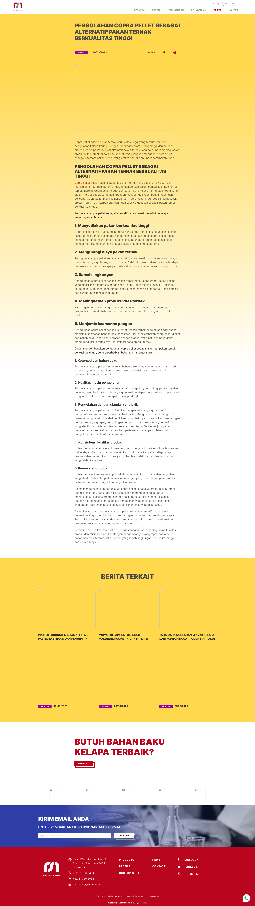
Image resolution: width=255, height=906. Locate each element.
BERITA (217, 10)
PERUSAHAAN (176, 10)
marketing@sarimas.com (88, 884)
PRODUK (156, 10)
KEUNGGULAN (198, 10)
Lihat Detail (83, 763)
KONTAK (233, 10)
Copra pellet (82, 182)
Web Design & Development (120, 903)
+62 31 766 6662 (83, 878)
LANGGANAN (124, 836)
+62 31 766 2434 (83, 873)
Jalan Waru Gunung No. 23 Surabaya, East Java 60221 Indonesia (90, 863)
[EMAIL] (185, 874)
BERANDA (139, 10)
